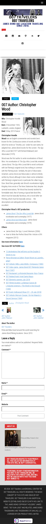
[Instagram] (13, 36)
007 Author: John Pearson (7, 317)
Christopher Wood (22, 303)
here (21, 242)
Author (11, 303)
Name (4, 383)
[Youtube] (23, 43)
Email (4, 394)
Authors (15, 98)
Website (5, 404)
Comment (6, 350)
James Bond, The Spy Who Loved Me (19, 213)
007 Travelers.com (18, 489)
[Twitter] (39, 36)
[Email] (20, 36)
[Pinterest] (26, 36)
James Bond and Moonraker (16, 220)
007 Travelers (23, 20)
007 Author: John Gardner (38, 317)
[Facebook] (7, 36)
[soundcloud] (32, 36)
